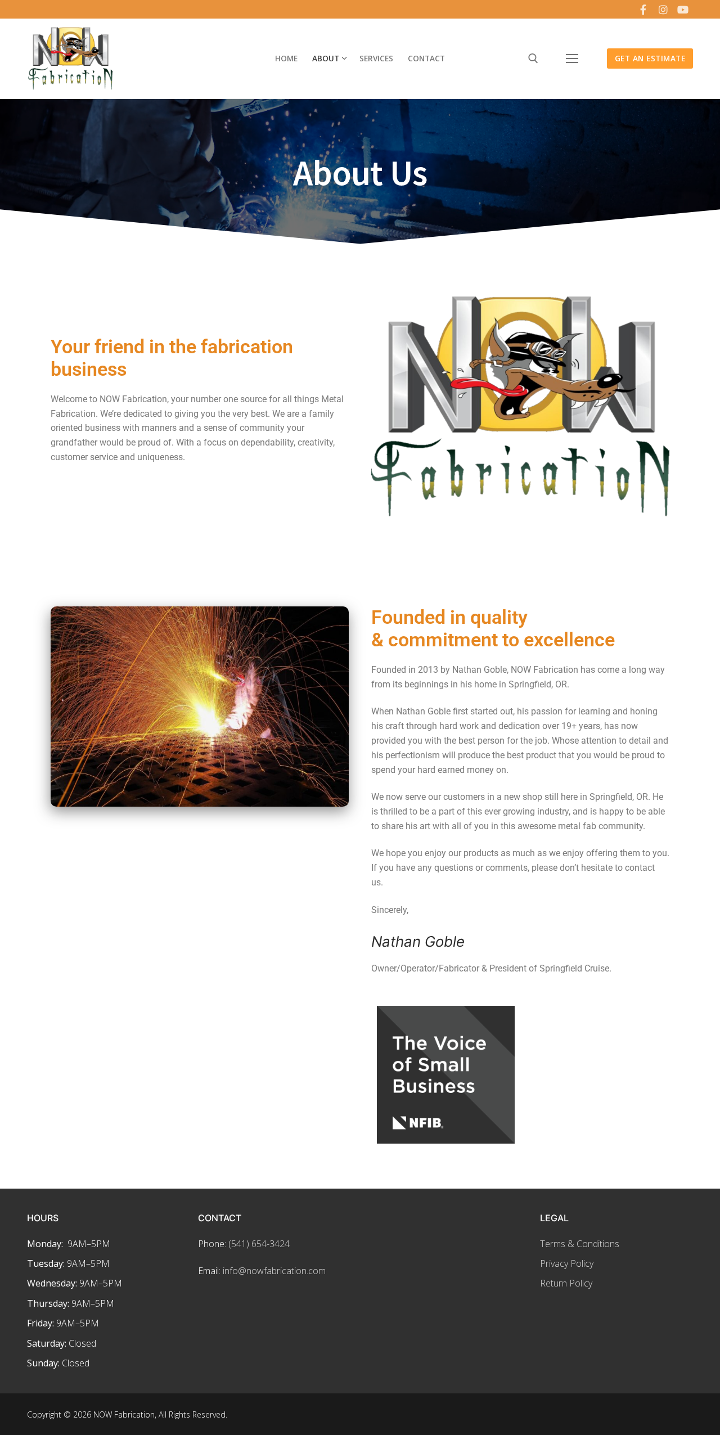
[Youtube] (683, 9)
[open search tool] (533, 58)
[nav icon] (572, 58)
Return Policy (566, 1283)
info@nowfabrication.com (274, 1271)
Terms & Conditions (579, 1244)
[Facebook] (643, 9)
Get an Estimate (650, 58)
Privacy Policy (566, 1263)
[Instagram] (663, 9)
